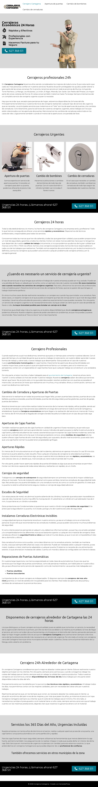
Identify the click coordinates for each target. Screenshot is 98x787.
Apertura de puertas (54, 4)
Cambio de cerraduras (33, 9)
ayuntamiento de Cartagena (60, 375)
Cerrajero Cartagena (32, 4)
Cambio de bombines (76, 4)
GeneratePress (64, 784)
